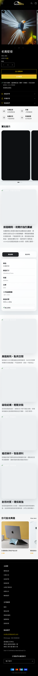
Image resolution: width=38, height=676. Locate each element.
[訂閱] (32, 661)
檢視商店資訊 (7, 87)
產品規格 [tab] (10, 254)
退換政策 (6, 583)
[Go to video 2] (20, 182)
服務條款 (6, 619)
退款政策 (6, 623)
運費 (7, 58)
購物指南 (6, 571)
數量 (2, 61)
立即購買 (19, 76)
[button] (2, 3)
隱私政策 (6, 611)
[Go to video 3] (21, 182)
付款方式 (6, 575)
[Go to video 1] (18, 182)
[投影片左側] (15, 48)
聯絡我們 (6, 595)
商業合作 (6, 591)
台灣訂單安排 (8, 587)
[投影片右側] (23, 48)
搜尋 (5, 607)
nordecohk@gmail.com (11, 634)
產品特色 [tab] (27, 254)
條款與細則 (7, 615)
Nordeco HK (17, 672)
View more (33, 518)
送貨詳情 (6, 579)
